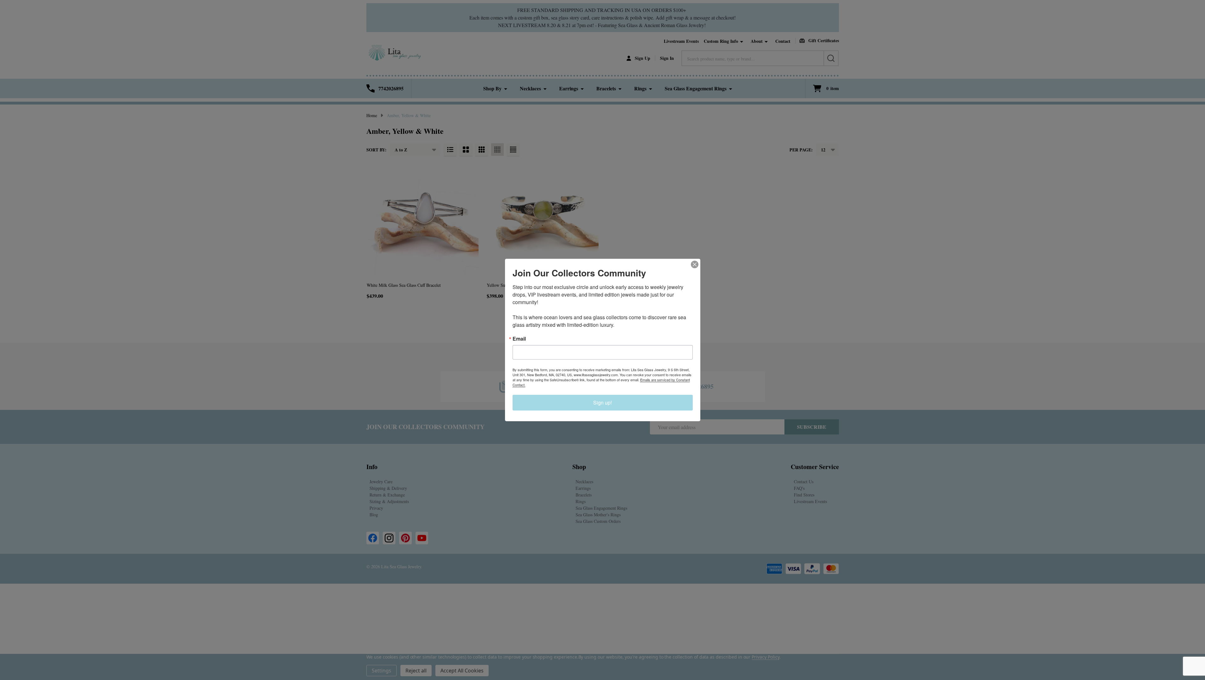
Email (519, 338)
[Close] (694, 264)
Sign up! (602, 402)
